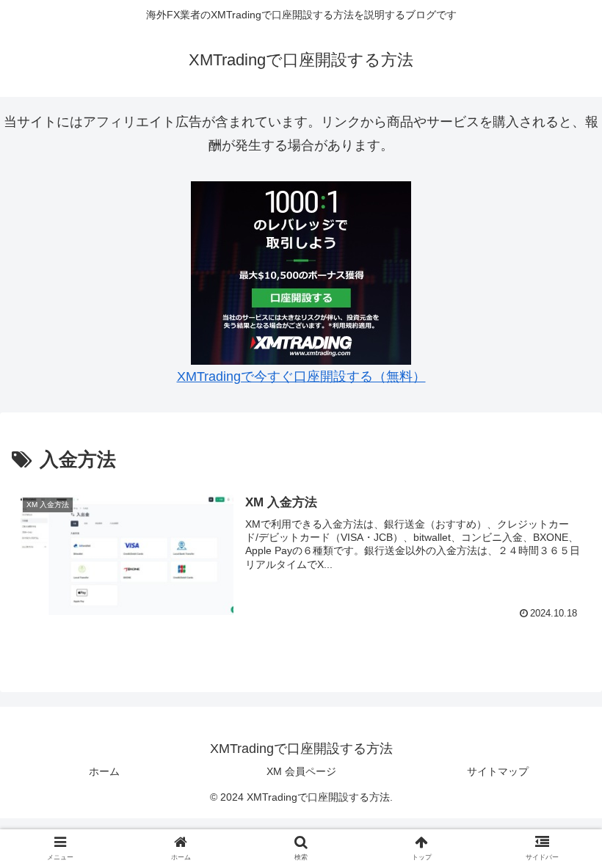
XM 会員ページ (301, 771)
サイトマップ (498, 771)
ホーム (104, 771)
